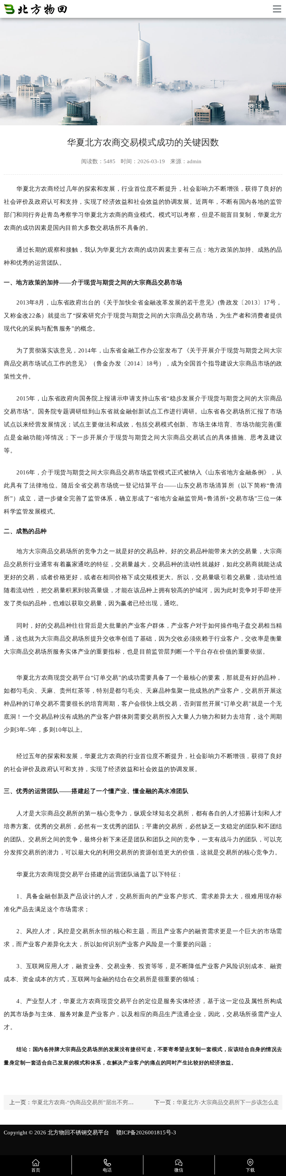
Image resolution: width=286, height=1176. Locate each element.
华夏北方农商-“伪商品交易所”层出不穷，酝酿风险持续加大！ (108, 1102)
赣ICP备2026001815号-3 (146, 1132)
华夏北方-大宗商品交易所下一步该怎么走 (228, 1102)
